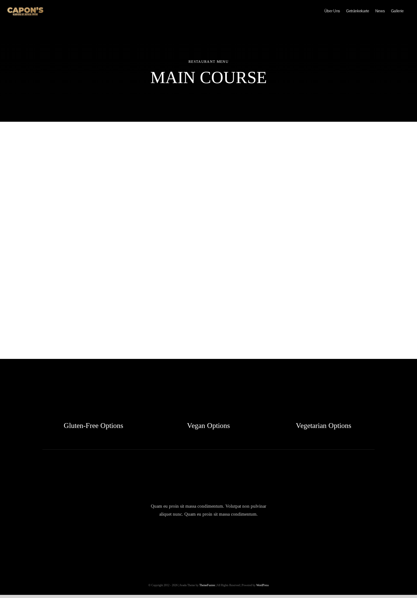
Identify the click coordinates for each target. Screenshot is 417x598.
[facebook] (181, 536)
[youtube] (222, 536)
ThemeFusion (207, 585)
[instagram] (208, 536)
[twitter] (195, 536)
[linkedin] (236, 536)
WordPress (262, 585)
